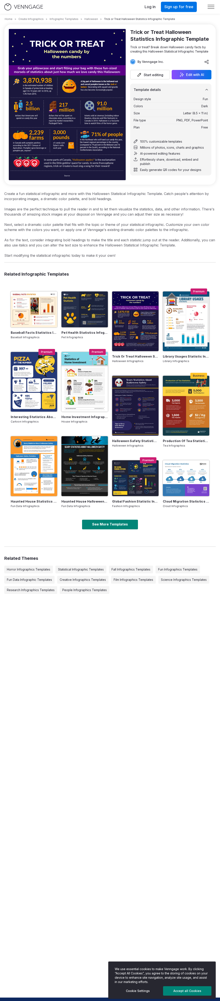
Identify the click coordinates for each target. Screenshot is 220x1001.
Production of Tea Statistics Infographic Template (186, 441)
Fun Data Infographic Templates (29, 579)
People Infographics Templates (84, 590)
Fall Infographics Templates (131, 569)
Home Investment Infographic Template (84, 417)
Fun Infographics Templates (177, 569)
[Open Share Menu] (206, 61)
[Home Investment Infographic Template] (84, 382)
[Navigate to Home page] (23, 7)
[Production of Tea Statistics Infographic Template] (186, 406)
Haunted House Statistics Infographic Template (34, 501)
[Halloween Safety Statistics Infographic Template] (135, 406)
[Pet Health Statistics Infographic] (84, 309)
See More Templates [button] (110, 524)
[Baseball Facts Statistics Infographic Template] (34, 309)
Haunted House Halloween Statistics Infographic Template (84, 501)
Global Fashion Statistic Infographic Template (135, 501)
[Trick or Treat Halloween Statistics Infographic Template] (135, 321)
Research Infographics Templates (31, 590)
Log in (150, 7)
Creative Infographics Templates (83, 579)
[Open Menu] (211, 7)
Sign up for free (178, 7)
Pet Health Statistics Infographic (84, 332)
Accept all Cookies (187, 991)
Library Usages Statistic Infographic (186, 356)
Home (8, 19)
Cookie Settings (138, 991)
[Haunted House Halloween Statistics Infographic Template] (84, 466)
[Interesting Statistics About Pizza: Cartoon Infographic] (34, 382)
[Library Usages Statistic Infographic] (186, 321)
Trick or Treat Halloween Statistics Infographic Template (135, 356)
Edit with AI (195, 74)
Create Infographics (31, 19)
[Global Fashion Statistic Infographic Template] (135, 478)
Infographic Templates (64, 19)
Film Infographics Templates (133, 579)
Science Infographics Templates (184, 579)
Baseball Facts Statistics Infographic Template (34, 332)
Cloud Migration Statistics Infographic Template (186, 501)
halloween (91, 19)
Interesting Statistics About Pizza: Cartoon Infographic (34, 417)
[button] (150, 74)
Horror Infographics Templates (28, 569)
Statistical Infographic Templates (81, 569)
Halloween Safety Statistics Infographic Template (135, 441)
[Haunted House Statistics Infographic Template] (34, 466)
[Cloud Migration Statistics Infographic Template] (186, 478)
